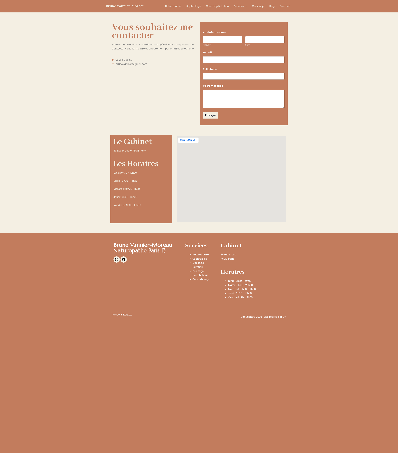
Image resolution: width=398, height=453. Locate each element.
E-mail (208, 52)
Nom (247, 45)
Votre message (213, 85)
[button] (245, 6)
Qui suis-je (258, 6)
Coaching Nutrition (217, 6)
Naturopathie (173, 6)
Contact (285, 6)
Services (239, 6)
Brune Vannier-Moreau (125, 6)
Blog (272, 6)
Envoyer (210, 115)
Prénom (207, 45)
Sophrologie (193, 6)
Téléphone (210, 69)
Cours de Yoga (201, 279)
